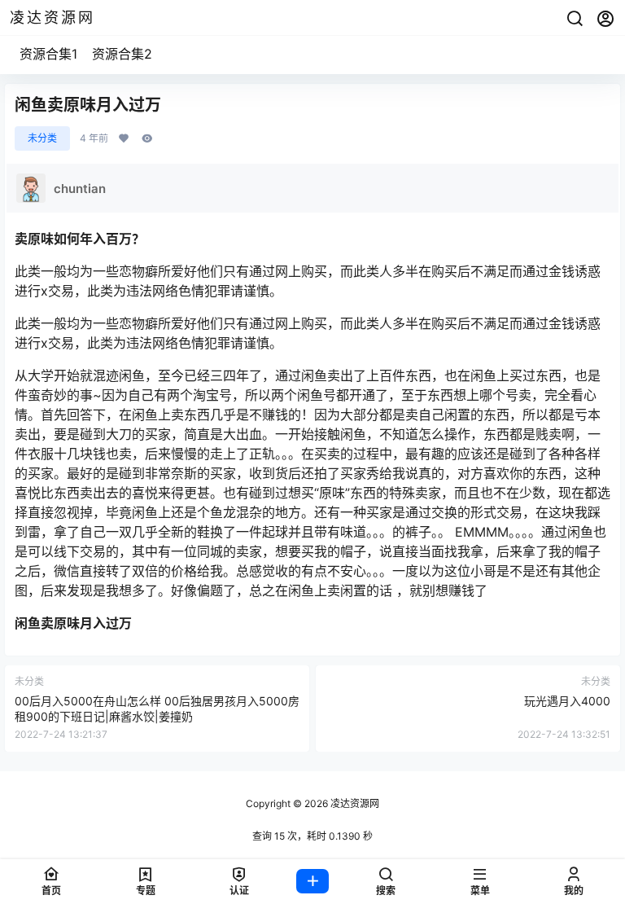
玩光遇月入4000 (567, 701)
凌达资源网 (353, 803)
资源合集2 (122, 54)
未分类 (42, 138)
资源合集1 (48, 54)
